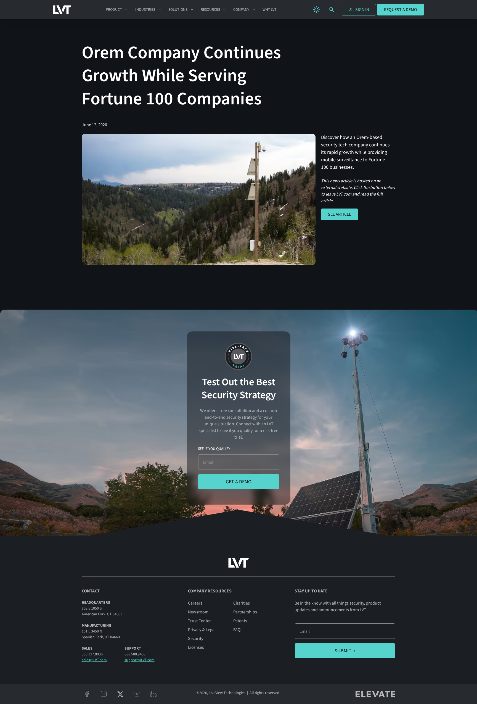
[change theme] (316, 9)
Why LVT (270, 9)
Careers (195, 603)
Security (195, 639)
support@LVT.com (139, 660)
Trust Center (199, 621)
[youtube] (136, 694)
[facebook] (87, 694)
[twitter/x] (120, 694)
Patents (240, 621)
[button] (117, 9)
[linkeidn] (153, 694)
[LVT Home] (62, 10)
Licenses (196, 647)
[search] (331, 9)
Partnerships (245, 612)
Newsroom (198, 612)
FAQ (237, 630)
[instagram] (103, 694)
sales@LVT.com (94, 660)
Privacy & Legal (202, 630)
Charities (241, 603)
